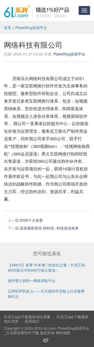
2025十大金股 (31, 220)
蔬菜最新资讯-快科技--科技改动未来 (49, 228)
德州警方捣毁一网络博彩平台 (31, 280)
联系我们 (32, 321)
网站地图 (63, 332)
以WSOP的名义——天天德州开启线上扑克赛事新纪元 (46, 293)
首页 (7, 27)
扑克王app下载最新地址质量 (27, 316)
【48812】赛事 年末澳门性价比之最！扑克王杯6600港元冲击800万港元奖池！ (46, 267)
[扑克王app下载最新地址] (36, 10)
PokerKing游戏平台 (31, 27)
